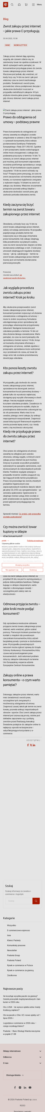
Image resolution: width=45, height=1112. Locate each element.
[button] (5, 540)
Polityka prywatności (35, 541)
